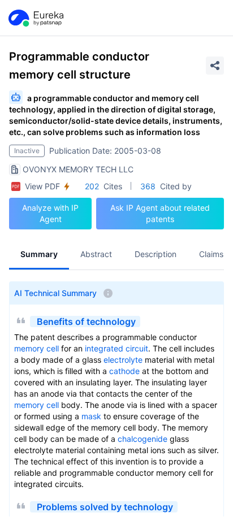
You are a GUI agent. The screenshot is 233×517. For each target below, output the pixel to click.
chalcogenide (142, 439)
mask (91, 416)
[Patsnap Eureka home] (35, 18)
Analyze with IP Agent (50, 213)
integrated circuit (116, 348)
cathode (124, 371)
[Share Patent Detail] (215, 66)
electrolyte (123, 359)
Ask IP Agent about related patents (160, 213)
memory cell (36, 348)
